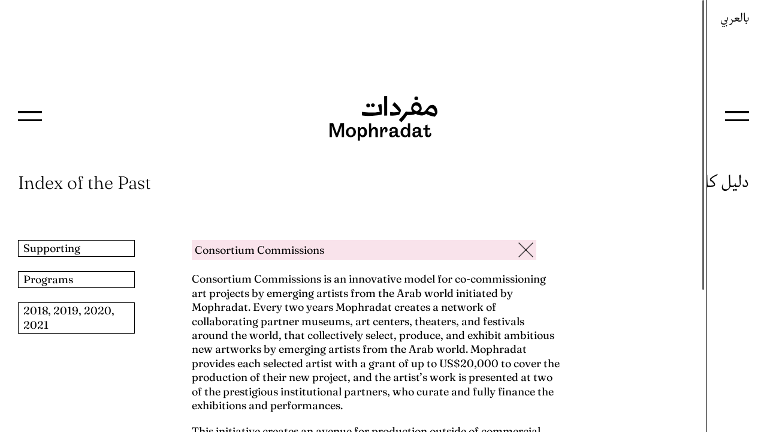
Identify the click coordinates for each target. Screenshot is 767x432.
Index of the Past (84, 183)
